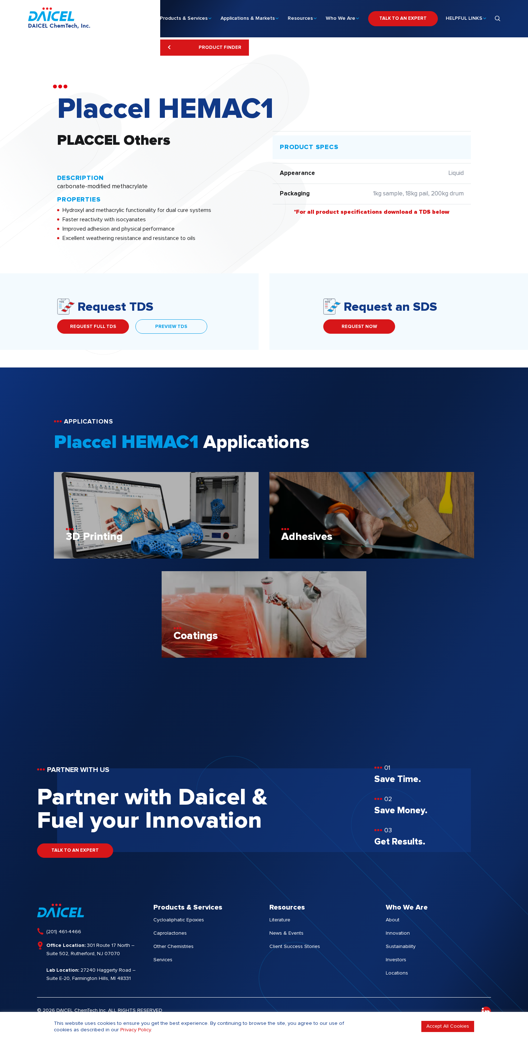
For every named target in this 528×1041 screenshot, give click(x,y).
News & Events (286, 933)
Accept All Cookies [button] (447, 1026)
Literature (279, 919)
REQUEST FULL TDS (93, 326)
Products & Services (184, 18)
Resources (300, 18)
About (392, 919)
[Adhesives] (371, 557)
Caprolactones (170, 933)
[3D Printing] (156, 557)
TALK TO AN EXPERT (403, 18)
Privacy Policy (135, 1029)
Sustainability (401, 946)
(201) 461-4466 (63, 931)
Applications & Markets (248, 18)
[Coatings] (264, 656)
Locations (397, 973)
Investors (396, 959)
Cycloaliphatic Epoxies (178, 919)
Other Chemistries (173, 946)
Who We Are (340, 18)
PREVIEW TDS (171, 326)
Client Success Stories (294, 946)
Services (162, 959)
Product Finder (219, 47)
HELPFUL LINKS (464, 18)
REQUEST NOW (359, 326)
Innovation (398, 933)
